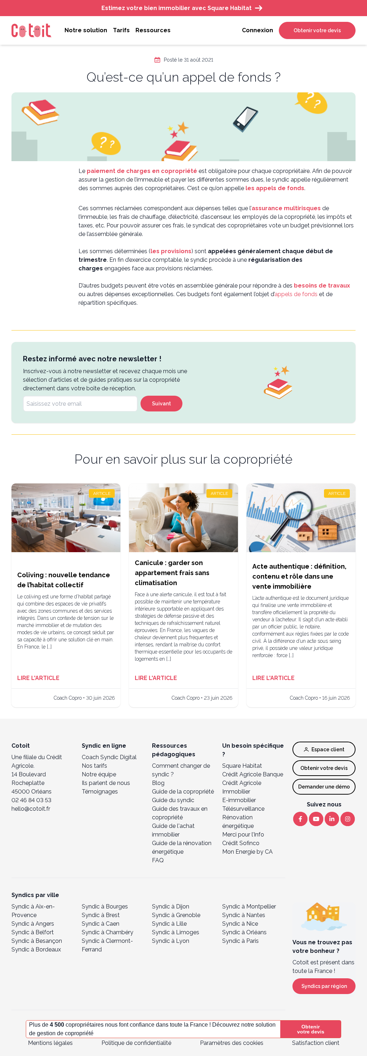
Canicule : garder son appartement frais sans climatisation (172, 573)
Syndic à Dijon (170, 906)
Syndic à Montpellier (249, 906)
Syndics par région (324, 986)
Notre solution (86, 30)
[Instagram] (347, 819)
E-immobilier (239, 800)
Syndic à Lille (169, 923)
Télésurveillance (243, 808)
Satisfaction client (315, 1043)
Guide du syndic (173, 800)
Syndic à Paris (240, 940)
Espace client (327, 749)
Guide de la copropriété (183, 791)
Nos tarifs (94, 765)
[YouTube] (316, 819)
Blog (158, 783)
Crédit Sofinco (240, 843)
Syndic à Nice (240, 923)
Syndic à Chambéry (107, 932)
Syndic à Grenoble (176, 915)
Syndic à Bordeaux (36, 949)
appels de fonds (296, 294)
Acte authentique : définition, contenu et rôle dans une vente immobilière (299, 576)
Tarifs (121, 30)
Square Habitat (242, 765)
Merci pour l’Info (243, 834)
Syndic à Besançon (36, 940)
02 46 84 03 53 (31, 800)
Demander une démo (324, 787)
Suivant (161, 403)
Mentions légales (50, 1043)
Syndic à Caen (100, 923)
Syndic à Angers (32, 923)
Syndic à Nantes (243, 915)
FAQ (158, 860)
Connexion (257, 30)
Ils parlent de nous (106, 783)
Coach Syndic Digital (109, 757)
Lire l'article (38, 678)
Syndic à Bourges (105, 906)
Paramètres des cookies (231, 1043)
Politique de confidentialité (136, 1043)
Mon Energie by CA (247, 851)
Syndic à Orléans (244, 932)
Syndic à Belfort (32, 932)
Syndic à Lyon (170, 940)
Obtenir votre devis (317, 30)
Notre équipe (99, 774)
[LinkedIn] (332, 819)
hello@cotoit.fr (30, 808)
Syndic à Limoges (175, 932)
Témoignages (100, 791)
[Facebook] (300, 819)
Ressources (153, 30)
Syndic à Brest (101, 915)
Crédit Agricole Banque (252, 774)
